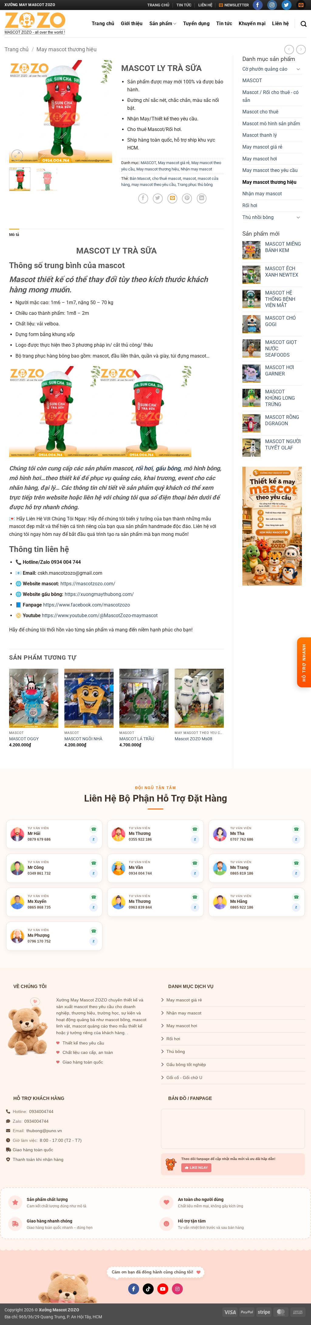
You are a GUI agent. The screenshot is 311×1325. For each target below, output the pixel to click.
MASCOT (252, 80)
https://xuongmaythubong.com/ (99, 594)
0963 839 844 (140, 907)
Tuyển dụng (196, 23)
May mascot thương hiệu (66, 49)
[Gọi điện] (296, 897)
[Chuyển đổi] (298, 68)
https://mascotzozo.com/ (87, 584)
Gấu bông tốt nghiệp (186, 1064)
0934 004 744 (140, 873)
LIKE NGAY (199, 1167)
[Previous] (18, 111)
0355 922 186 (140, 839)
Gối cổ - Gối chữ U (184, 1077)
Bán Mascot (140, 178)
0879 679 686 (39, 839)
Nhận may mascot (262, 194)
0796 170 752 (39, 941)
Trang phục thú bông (195, 184)
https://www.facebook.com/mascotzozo (86, 605)
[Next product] (289, 49)
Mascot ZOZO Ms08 (193, 739)
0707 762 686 (241, 839)
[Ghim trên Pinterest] (187, 198)
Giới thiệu (131, 23)
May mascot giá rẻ (262, 147)
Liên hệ (205, 5)
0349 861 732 (39, 873)
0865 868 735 (39, 907)
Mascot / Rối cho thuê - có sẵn (270, 96)
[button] (234, 5)
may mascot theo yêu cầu (154, 184)
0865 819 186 (241, 873)
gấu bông (168, 468)
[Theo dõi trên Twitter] (287, 5)
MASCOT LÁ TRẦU (136, 739)
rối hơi (143, 468)
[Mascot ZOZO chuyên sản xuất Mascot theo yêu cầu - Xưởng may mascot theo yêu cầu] (35, 24)
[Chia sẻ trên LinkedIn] (202, 198)
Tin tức (184, 5)
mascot (189, 178)
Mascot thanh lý (259, 135)
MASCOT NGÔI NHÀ (83, 739)
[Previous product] (301, 49)
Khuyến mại (252, 23)
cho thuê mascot (166, 178)
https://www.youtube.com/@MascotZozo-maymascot (100, 615)
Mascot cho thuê (260, 112)
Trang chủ (158, 5)
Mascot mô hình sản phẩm (271, 123)
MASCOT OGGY (24, 739)
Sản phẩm (161, 23)
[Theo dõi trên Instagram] (272, 5)
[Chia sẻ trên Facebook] (143, 198)
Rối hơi (249, 205)
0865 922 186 (241, 907)
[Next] (102, 111)
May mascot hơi (259, 159)
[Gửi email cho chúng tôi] (301, 5)
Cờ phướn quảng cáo (264, 69)
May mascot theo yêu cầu (270, 170)
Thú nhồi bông (258, 217)
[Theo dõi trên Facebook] (258, 5)
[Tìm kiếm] (303, 23)
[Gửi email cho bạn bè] (172, 198)
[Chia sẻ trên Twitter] (158, 198)
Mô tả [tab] (14, 234)
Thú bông (175, 1051)
